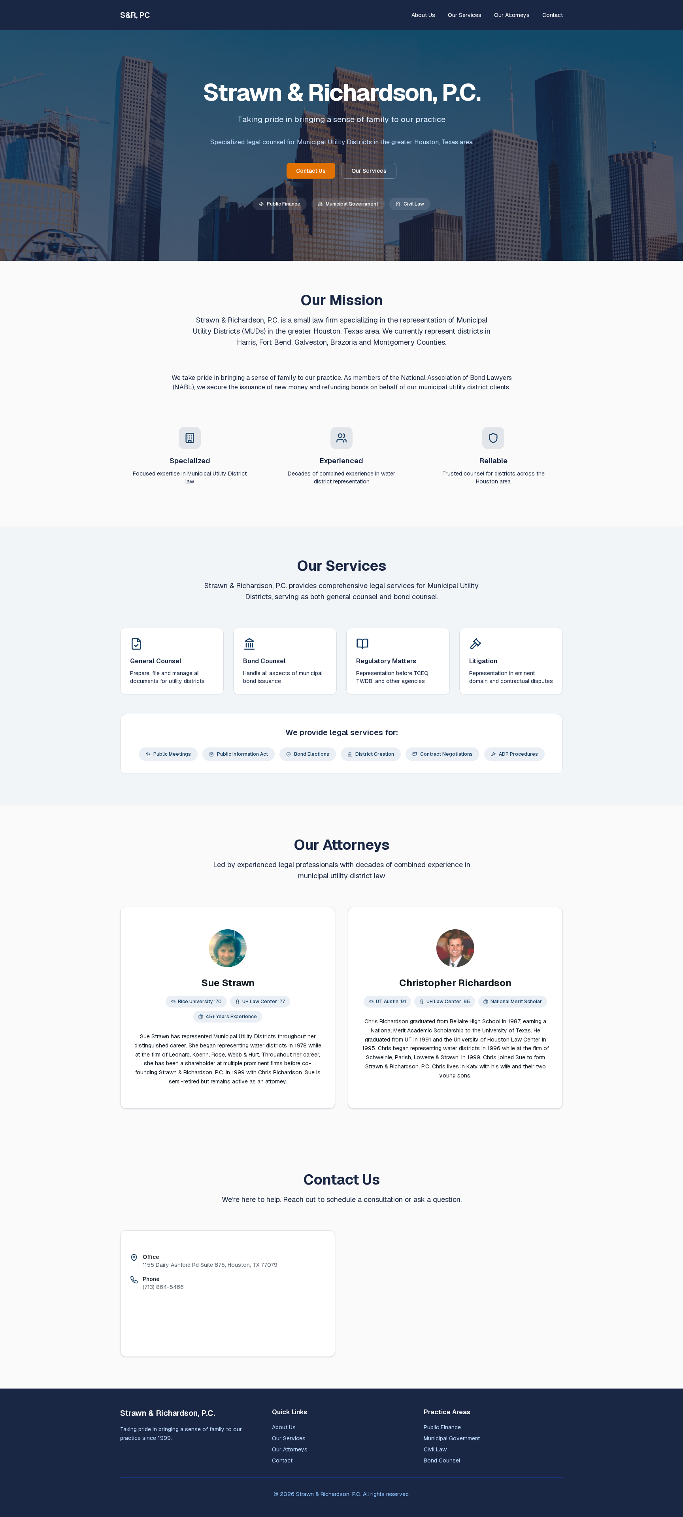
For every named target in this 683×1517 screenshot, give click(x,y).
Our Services (464, 15)
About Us (423, 15)
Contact (552, 15)
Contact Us (311, 170)
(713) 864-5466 (163, 1287)
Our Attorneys (512, 15)
